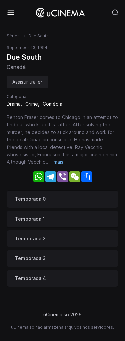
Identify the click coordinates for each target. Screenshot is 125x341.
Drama (14, 104)
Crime (31, 104)
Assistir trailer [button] (27, 82)
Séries (13, 35)
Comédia (52, 104)
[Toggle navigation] (11, 12)
